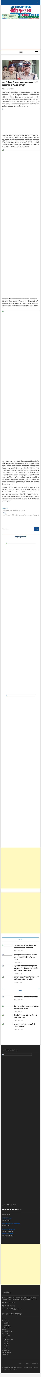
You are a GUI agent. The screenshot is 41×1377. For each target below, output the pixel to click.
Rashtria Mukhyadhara (9, 1367)
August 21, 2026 (19, 1029)
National (4, 1329)
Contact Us (35, 1363)
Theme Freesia (27, 1367)
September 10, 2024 (8, 89)
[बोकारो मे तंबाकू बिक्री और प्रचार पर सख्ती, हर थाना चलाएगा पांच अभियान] (7, 1008)
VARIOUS (5, 1333)
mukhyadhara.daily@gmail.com (11, 1309)
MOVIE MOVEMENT (8, 1229)
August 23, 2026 (19, 999)
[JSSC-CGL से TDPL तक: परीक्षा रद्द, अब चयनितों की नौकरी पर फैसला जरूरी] (7, 948)
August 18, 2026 (19, 950)
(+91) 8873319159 (9, 1303)
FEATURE (7, 1335)
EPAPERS (5, 1354)
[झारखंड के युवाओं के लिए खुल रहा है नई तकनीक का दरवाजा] (7, 1026)
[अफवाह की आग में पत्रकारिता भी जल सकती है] (7, 999)
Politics (6, 1346)
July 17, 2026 (18, 962)
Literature (7, 1342)
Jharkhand (5, 1321)
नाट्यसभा (6, 1348)
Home (4, 1319)
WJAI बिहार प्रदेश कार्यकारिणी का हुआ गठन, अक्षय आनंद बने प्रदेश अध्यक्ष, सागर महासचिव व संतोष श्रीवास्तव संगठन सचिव (26, 968)
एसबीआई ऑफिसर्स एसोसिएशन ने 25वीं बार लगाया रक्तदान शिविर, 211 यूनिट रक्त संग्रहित (25, 957)
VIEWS (6, 1344)
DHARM (6, 1337)
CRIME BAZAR (6, 1352)
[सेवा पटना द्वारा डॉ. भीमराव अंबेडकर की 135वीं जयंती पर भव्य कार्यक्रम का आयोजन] (7, 979)
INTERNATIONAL (7, 1331)
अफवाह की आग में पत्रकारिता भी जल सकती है (26, 997)
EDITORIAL (5, 1350)
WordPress (35, 1367)
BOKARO (7, 1325)
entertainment (8, 1339)
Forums (27, 1363)
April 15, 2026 (18, 982)
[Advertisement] (20, 35)
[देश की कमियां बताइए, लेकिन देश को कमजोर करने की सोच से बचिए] (7, 1017)
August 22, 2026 (19, 1011)
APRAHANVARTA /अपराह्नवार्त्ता (11, 1223)
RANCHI (6, 1323)
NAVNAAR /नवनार (7, 1233)
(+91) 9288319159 (9, 1306)
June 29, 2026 (18, 973)
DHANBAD (7, 1327)
